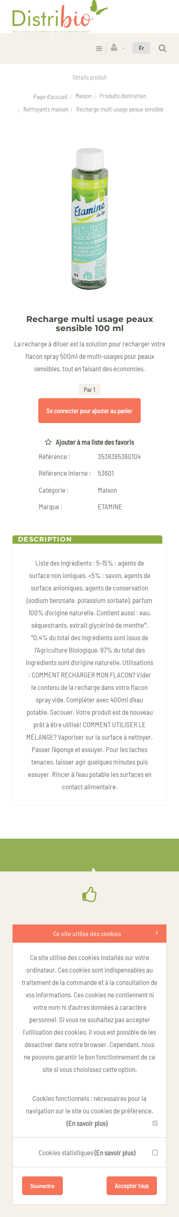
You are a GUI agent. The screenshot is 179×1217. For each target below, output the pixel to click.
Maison (83, 95)
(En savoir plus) (87, 1123)
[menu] (99, 48)
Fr (141, 47)
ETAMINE (110, 506)
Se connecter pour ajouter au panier (89, 410)
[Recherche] (163, 48)
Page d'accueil (50, 96)
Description (45, 539)
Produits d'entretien (122, 95)
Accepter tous (132, 1185)
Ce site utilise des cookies (87, 933)
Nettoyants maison (45, 109)
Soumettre (42, 1185)
